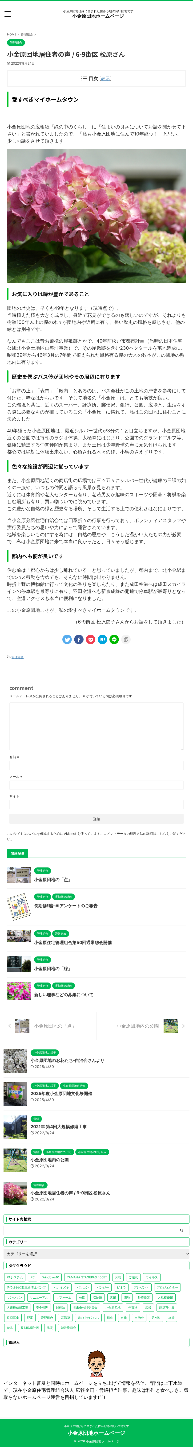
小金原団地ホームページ (98, 16)
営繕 (113, 1297)
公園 (82, 1297)
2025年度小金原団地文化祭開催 (61, 1093)
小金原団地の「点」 (53, 879)
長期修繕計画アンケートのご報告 (66, 905)
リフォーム (63, 1297)
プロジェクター (167, 1287)
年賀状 (132, 1307)
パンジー (103, 1287)
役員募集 (13, 1317)
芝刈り (156, 1317)
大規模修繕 (165, 1297)
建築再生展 (166, 1307)
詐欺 (172, 1317)
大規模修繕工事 (17, 1307)
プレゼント (141, 1287)
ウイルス (152, 1277)
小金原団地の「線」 (53, 968)
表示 (105, 78)
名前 (14, 757)
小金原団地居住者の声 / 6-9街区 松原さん (70, 1192)
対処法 (60, 1307)
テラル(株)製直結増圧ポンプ (26, 1287)
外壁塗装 (144, 1297)
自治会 (139, 1317)
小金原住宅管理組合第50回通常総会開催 (73, 942)
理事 (30, 1317)
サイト (14, 796)
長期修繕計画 (30, 1328)
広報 (148, 1307)
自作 (124, 1317)
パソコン (83, 1287)
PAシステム (15, 1277)
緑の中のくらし (88, 1317)
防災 (50, 1328)
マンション (14, 1297)
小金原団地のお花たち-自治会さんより (68, 1060)
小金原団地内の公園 (50, 1159)
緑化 (110, 1317)
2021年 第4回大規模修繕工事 (59, 1126)
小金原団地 (113, 1307)
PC (33, 1277)
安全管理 (42, 1307)
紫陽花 (65, 1317)
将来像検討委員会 (85, 1307)
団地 (127, 1297)
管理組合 (18, 657)
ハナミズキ (61, 1287)
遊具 (10, 1328)
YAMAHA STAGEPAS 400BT (87, 1277)
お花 (118, 1277)
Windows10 (50, 1277)
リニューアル (39, 1297)
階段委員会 (68, 1328)
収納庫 (97, 1297)
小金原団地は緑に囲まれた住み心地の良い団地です (96, 1426)
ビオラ (121, 1287)
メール (15, 776)
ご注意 (133, 1277)
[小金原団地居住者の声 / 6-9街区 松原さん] (102, 639)
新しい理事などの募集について (63, 994)
